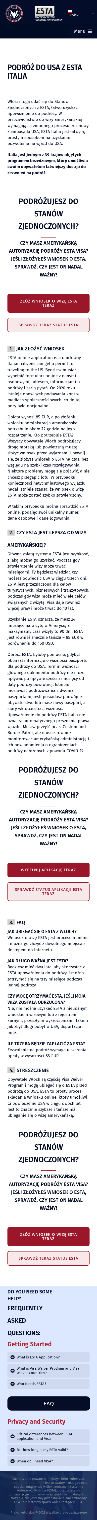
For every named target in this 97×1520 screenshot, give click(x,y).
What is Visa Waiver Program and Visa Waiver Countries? (48, 1370)
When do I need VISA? (35, 1461)
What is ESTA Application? (38, 1357)
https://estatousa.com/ (26, 1483)
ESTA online (18, 357)
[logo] (14, 6)
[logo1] (48, 7)
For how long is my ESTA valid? (42, 1450)
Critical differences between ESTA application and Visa (44, 1436)
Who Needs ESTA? (31, 1384)
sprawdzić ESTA (73, 506)
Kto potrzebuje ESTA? (53, 435)
